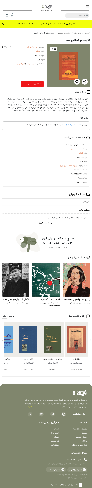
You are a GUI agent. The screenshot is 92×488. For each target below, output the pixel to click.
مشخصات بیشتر (8, 47)
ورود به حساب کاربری (46, 223)
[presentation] (90, 338)
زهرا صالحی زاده (31, 47)
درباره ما (29, 407)
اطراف (38, 51)
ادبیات (56, 429)
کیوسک (84, 433)
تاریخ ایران (21, 64)
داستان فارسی (81, 437)
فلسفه (56, 437)
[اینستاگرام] (63, 414)
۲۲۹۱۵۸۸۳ (71, 459)
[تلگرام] (52, 414)
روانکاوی (84, 441)
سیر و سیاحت (31, 64)
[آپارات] (41, 414)
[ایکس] (30, 414)
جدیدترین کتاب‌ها (80, 429)
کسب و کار (54, 433)
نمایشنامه (55, 441)
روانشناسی (55, 445)
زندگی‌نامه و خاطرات (79, 445)
